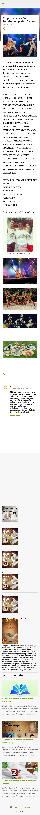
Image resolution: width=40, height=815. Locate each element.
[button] (4, 28)
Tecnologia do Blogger (21, 807)
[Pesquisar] (37, 3)
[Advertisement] (20, 477)
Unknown (14, 387)
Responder (15, 415)
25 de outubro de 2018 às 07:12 (21, 388)
